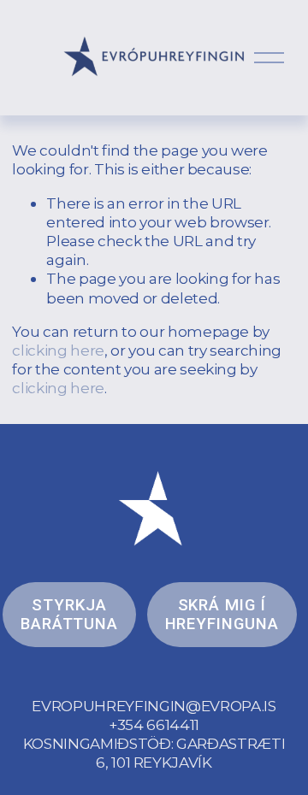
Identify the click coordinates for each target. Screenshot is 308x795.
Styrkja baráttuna (69, 614)
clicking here (58, 350)
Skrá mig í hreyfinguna (222, 614)
